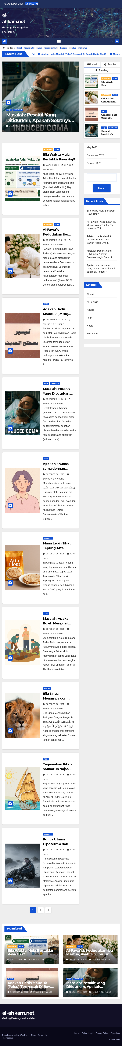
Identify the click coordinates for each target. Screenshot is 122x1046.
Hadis (104, 111)
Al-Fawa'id (106, 78)
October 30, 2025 (18, 126)
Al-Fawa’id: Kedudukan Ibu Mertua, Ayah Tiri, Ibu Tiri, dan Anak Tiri (101, 225)
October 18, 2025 (55, 850)
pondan (72, 48)
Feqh (9, 110)
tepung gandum (51, 48)
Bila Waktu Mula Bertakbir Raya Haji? (107, 87)
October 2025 (94, 163)
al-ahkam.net (18, 1013)
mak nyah (82, 48)
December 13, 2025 (56, 240)
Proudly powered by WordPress (16, 1035)
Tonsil (19, 48)
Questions (115, 1033)
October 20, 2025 (55, 629)
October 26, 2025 (55, 554)
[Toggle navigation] (58, 41)
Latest (93, 64)
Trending (103, 70)
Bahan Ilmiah (87, 1033)
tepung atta (29, 48)
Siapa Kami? (114, 1040)
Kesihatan (113, 128)
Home (76, 1033)
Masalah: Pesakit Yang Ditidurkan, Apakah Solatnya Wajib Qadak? (99, 254)
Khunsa (63, 48)
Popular (111, 64)
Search (101, 188)
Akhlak (47, 688)
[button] (112, 41)
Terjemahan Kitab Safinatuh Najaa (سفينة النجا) (57, 769)
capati (39, 48)
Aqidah (90, 310)
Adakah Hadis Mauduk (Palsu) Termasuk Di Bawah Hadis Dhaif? (99, 239)
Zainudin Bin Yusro (43, 126)
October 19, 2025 (55, 775)
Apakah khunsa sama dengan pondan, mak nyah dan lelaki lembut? (39, 120)
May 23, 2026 (52, 165)
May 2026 (92, 147)
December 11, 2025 (56, 320)
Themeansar (7, 1038)
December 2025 (95, 155)
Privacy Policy (102, 1033)
